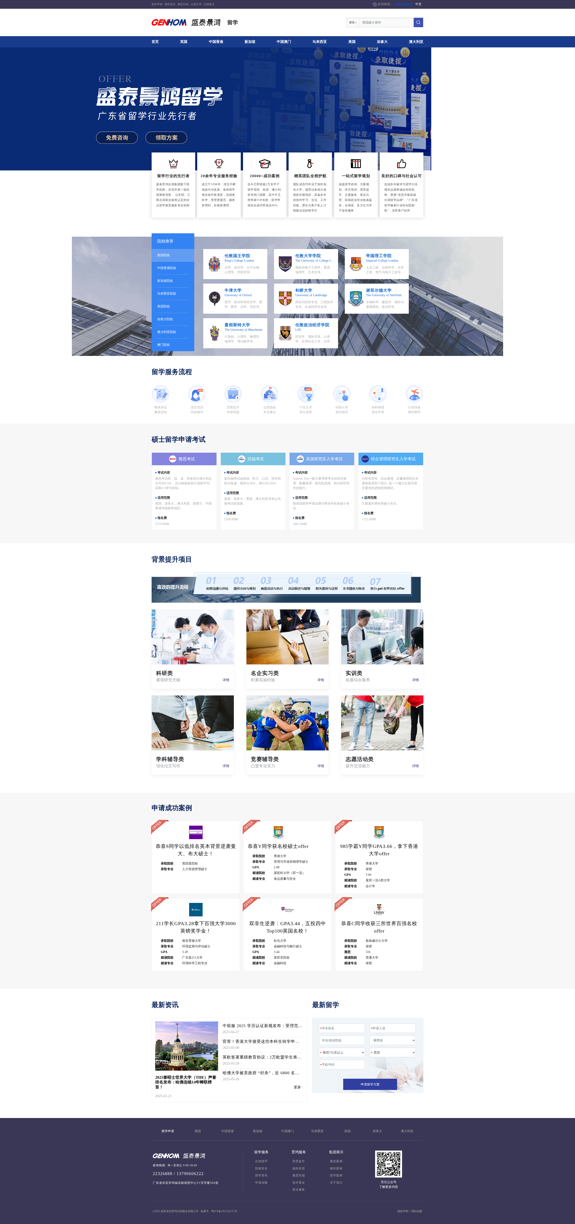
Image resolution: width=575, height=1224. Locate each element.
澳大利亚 (416, 42)
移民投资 (298, 1168)
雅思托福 (183, 4)
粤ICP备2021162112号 (224, 1211)
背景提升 (298, 1161)
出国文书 (196, 4)
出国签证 (209, 4)
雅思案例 (336, 1161)
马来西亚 (319, 42)
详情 (226, 680)
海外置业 (298, 1182)
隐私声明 (403, 1211)
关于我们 (336, 1182)
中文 (418, 4)
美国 (352, 42)
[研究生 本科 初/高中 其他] (393, 1040)
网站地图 (416, 1211)
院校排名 (261, 1168)
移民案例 (336, 1168)
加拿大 (382, 42)
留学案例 (336, 1175)
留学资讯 (261, 1175)
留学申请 (157, 4)
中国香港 (216, 42)
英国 (183, 42)
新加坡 (250, 42)
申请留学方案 (370, 1084)
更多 (297, 1087)
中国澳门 (284, 42)
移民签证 (170, 4)
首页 (155, 42)
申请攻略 (261, 1182)
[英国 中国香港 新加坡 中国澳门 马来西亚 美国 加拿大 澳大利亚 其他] (393, 1052)
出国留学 (261, 1161)
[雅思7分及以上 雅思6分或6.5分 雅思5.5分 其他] (342, 1052)
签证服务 (298, 1189)
